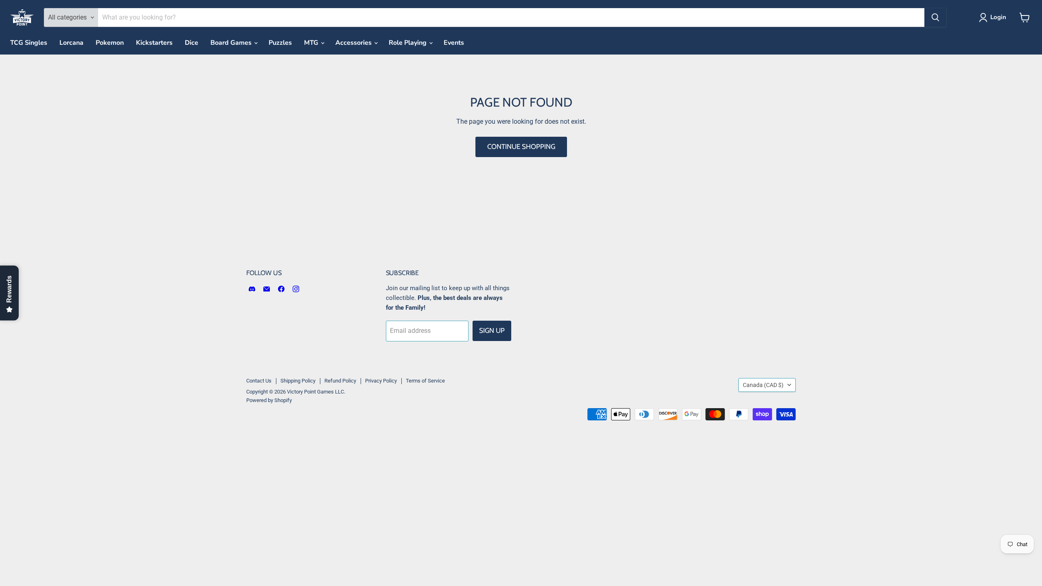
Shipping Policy (297, 381)
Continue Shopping (521, 146)
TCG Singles (28, 42)
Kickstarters (154, 42)
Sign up (492, 330)
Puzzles (280, 42)
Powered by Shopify (269, 400)
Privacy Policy (381, 381)
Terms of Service (425, 381)
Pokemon (110, 42)
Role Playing (408, 42)
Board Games (231, 42)
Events (454, 42)
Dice (191, 42)
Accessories (354, 42)
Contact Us (258, 381)
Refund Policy (340, 381)
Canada (763, 385)
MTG (312, 42)
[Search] (935, 17)
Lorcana (71, 42)
